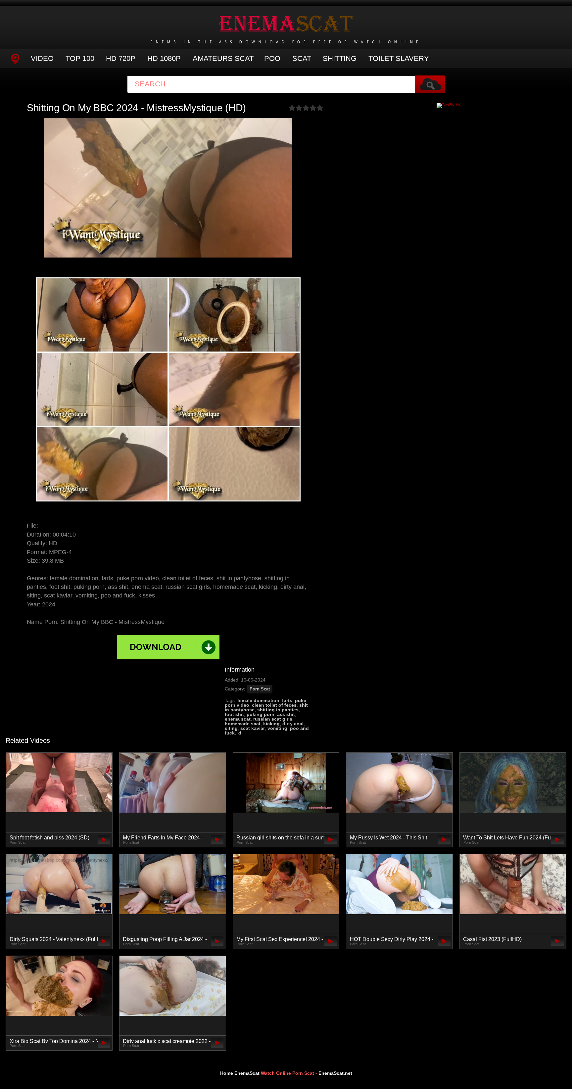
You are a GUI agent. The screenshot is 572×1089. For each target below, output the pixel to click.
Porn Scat (260, 689)
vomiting (277, 728)
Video (42, 58)
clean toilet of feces (274, 705)
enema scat (238, 719)
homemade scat (243, 723)
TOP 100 (80, 58)
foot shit (234, 714)
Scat (301, 58)
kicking (271, 723)
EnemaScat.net (335, 1073)
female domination (258, 700)
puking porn (260, 714)
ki (239, 732)
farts (287, 700)
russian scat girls (272, 719)
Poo (272, 58)
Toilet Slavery (398, 58)
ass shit (286, 714)
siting (231, 728)
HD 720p (120, 58)
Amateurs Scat (223, 58)
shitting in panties (278, 709)
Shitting (340, 58)
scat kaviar (252, 728)
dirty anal (293, 723)
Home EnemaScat (240, 1073)
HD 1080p (164, 58)
